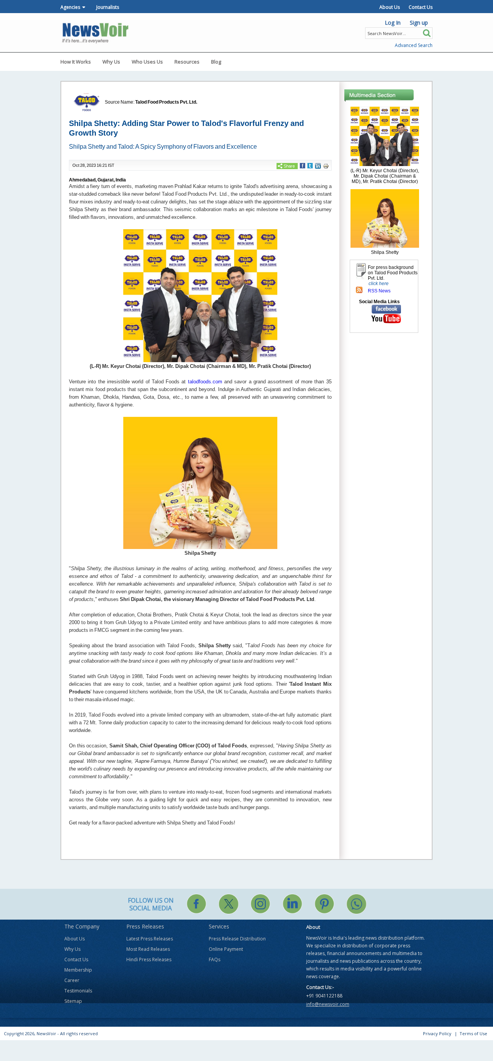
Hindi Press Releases (148, 959)
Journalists (107, 7)
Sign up (419, 22)
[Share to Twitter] (310, 165)
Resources (187, 61)
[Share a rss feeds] (359, 289)
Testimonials (78, 990)
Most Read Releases (148, 949)
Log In (393, 22)
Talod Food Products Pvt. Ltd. (166, 102)
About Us (389, 7)
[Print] (326, 165)
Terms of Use (473, 1033)
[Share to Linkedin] (318, 165)
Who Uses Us (147, 61)
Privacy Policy (437, 1033)
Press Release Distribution (237, 938)
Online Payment (226, 949)
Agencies (70, 7)
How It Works (75, 61)
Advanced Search (414, 45)
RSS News (379, 291)
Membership (78, 970)
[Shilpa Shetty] (384, 218)
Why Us (111, 61)
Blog (216, 61)
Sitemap (73, 1001)
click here (379, 283)
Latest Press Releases (149, 938)
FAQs (214, 959)
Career (71, 980)
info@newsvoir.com (327, 1004)
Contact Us (421, 7)
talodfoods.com (205, 381)
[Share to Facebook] (302, 165)
